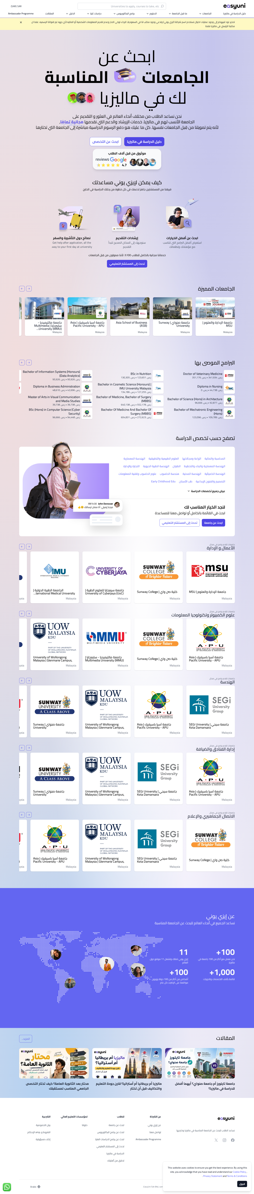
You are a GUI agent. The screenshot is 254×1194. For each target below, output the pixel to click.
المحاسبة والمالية (215, 458)
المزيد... (24, 1039)
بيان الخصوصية (43, 1125)
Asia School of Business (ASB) (131, 324)
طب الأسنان (185, 481)
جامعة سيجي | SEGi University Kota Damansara (209, 726)
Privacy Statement (213, 1176)
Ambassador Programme (21, 13)
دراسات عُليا (95, 13)
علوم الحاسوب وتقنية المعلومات (137, 474)
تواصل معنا (155, 1132)
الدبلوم (153, 13)
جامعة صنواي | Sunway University (174, 324)
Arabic (33, 1186)
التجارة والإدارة (131, 466)
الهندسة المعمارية (134, 458)
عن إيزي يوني (154, 1125)
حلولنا (84, 1125)
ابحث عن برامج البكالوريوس (110, 1132)
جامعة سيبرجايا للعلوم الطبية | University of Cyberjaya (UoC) (104, 592)
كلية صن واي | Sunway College (157, 592)
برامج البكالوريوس (126, 13)
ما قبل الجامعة (179, 13)
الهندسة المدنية (192, 474)
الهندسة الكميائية (215, 474)
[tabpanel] (127, 104)
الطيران (177, 466)
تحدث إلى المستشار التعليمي (127, 263)
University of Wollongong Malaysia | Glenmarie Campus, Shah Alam (52, 659)
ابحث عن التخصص (105, 141)
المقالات (49, 13)
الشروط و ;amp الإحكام (38, 1132)
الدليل (72, 13)
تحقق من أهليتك (115, 1160)
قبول (242, 1184)
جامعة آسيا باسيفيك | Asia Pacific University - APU (87, 324)
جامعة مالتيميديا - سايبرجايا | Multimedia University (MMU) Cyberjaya (48, 327)
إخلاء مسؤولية (43, 1139)
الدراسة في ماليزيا (115, 1153)
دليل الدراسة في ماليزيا (234, 13)
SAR (16, 6)
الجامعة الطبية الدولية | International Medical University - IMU (54, 592)
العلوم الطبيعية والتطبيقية (164, 458)
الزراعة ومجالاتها (191, 458)
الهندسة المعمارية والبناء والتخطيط (204, 466)
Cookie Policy (240, 1172)
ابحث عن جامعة (213, 522)
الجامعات (206, 13)
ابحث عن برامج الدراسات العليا (109, 1139)
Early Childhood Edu (163, 481)
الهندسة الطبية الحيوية (156, 466)
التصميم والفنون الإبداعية (210, 481)
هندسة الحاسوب (169, 474)
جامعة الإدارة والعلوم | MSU (217, 324)
